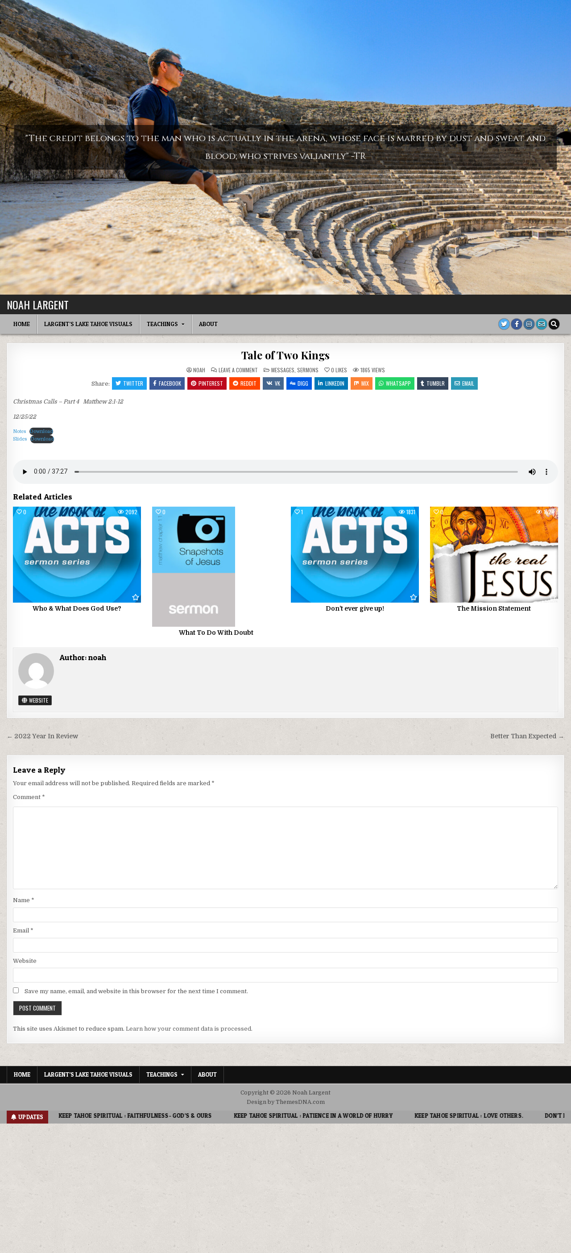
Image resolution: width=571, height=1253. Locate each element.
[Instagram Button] (529, 324)
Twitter (133, 383)
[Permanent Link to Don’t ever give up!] (355, 555)
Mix (365, 383)
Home (21, 324)
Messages (282, 370)
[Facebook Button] (516, 324)
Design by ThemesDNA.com (286, 1102)
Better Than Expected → (527, 736)
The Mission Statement (494, 608)
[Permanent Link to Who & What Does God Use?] (77, 555)
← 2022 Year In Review (42, 736)
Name (23, 900)
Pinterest (211, 383)
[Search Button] (554, 324)
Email (468, 383)
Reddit (248, 383)
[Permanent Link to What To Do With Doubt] (216, 567)
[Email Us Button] (541, 324)
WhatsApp (398, 383)
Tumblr (435, 383)
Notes (19, 431)
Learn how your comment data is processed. (189, 1028)
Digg (303, 383)
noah (199, 370)
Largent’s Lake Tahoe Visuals (88, 324)
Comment (29, 797)
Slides (20, 439)
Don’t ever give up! (355, 608)
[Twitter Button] (504, 324)
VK (277, 383)
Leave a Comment (238, 370)
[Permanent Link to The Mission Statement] (494, 555)
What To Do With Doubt (216, 632)
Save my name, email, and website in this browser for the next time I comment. (136, 991)
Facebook (170, 383)
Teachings (162, 324)
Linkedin (334, 383)
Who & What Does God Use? (77, 608)
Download (41, 431)
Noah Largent (38, 304)
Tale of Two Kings (285, 355)
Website (38, 700)
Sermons (308, 370)
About (208, 324)
